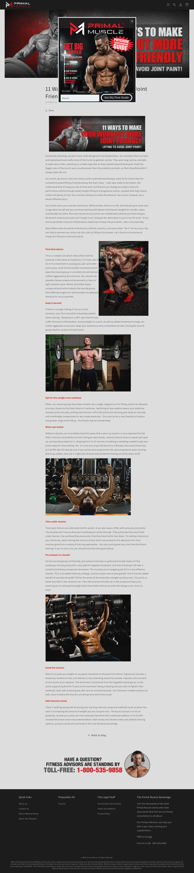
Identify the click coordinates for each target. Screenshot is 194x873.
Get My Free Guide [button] (116, 97)
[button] (132, 21)
